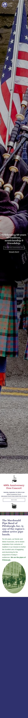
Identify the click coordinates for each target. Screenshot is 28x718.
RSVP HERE (14, 499)
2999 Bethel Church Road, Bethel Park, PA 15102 (14, 496)
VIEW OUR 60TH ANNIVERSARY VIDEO (14, 247)
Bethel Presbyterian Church (14, 494)
